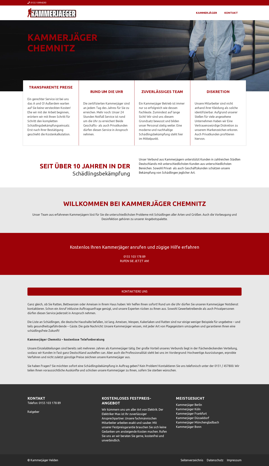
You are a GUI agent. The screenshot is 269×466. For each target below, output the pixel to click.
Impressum (234, 460)
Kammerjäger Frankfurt (191, 413)
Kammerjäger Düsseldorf (192, 418)
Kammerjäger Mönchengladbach (197, 422)
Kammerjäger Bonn (188, 426)
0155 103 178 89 (50, 403)
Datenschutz (215, 460)
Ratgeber (33, 411)
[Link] (51, 12)
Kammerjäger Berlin (189, 404)
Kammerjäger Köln (188, 409)
